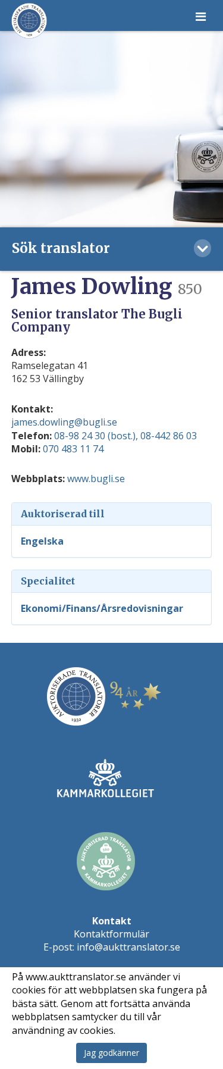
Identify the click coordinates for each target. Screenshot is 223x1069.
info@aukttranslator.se (128, 947)
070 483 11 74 (73, 448)
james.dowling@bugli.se (64, 422)
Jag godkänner (111, 1052)
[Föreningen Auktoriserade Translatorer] (29, 21)
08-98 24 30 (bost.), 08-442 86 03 (125, 435)
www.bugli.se (96, 478)
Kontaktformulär (111, 933)
